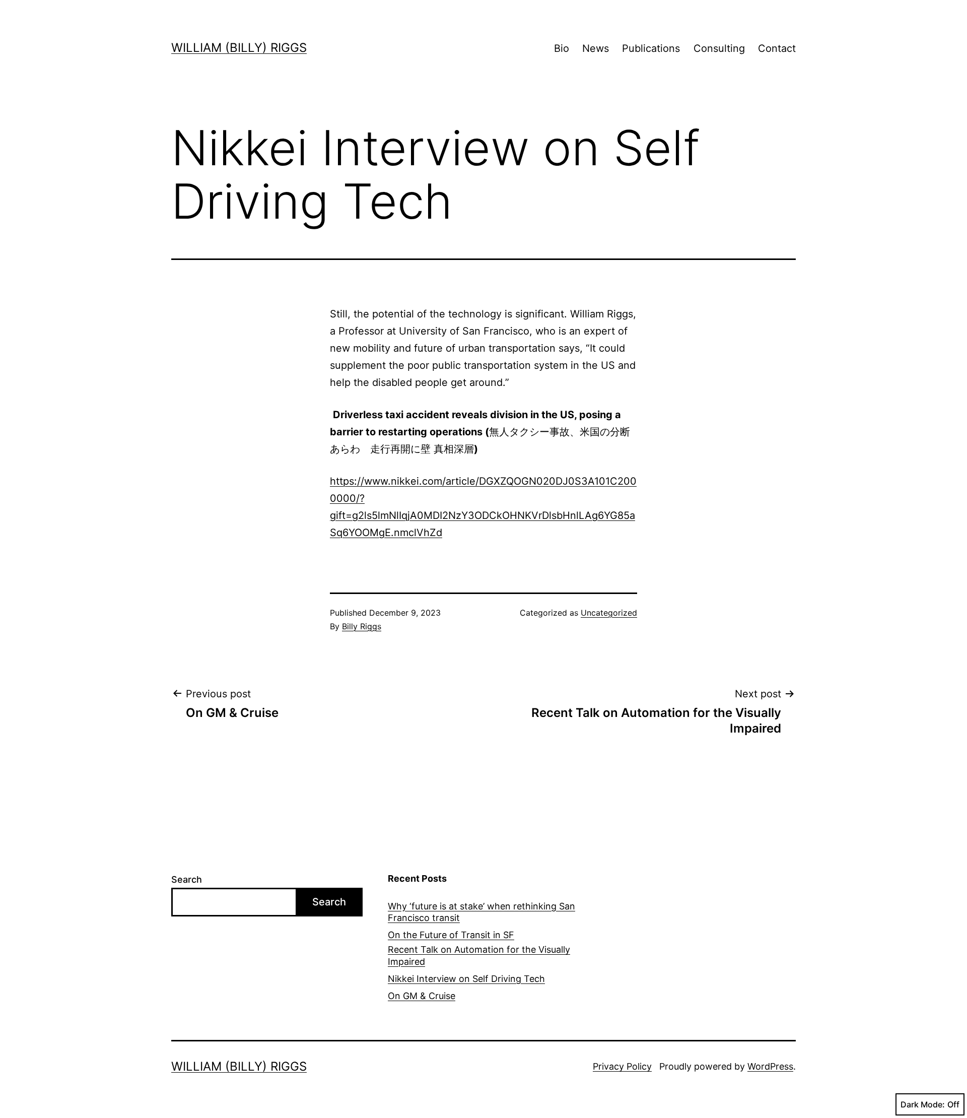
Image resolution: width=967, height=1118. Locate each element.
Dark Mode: (923, 1104)
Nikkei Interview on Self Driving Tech (466, 978)
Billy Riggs (361, 626)
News (595, 48)
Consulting (719, 48)
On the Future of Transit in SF (451, 935)
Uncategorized (609, 613)
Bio (561, 48)
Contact (777, 48)
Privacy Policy (622, 1066)
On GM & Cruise (421, 996)
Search (186, 879)
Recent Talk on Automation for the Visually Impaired (479, 955)
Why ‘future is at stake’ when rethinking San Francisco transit (481, 912)
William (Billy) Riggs (239, 47)
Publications (651, 48)
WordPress (770, 1066)
